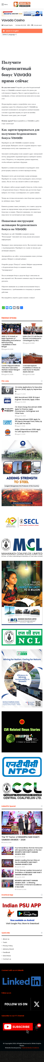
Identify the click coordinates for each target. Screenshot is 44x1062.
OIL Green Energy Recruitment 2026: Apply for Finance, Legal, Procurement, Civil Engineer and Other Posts (28, 410)
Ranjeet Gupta (8, 25)
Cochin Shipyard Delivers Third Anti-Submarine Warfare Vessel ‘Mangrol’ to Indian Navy (11, 369)
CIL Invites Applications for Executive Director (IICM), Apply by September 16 (28, 389)
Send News (7, 956)
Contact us (7, 959)
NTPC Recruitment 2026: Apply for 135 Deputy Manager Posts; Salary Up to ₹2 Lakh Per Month (28, 421)
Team (5, 942)
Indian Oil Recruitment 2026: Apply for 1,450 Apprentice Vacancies (27, 430)
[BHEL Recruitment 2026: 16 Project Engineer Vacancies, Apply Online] (7, 400)
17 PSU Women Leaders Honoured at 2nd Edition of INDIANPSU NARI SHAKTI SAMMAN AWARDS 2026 (28, 872)
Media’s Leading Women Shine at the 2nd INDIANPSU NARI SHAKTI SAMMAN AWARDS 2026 (27, 862)
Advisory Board (8, 949)
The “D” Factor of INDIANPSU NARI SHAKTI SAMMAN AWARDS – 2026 (20, 838)
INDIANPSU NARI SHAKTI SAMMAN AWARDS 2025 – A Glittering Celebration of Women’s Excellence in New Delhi (28, 883)
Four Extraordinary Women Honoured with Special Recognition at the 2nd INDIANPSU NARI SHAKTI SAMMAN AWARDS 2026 (28, 851)
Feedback (6, 952)
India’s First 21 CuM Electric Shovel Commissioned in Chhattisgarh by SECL (32, 338)
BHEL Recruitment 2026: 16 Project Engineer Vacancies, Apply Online (27, 398)
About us (6, 939)
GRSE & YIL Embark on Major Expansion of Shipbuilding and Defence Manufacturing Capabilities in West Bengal (11, 341)
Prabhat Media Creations (30, 1048)
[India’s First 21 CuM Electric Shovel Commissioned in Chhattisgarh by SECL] (32, 328)
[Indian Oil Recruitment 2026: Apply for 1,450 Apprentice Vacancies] (7, 432)
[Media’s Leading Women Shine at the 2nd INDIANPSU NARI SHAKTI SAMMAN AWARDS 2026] (7, 863)
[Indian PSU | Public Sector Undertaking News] (22, 4)
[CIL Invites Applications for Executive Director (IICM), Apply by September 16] (7, 390)
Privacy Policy (8, 946)
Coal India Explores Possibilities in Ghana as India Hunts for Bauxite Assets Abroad (31, 369)
